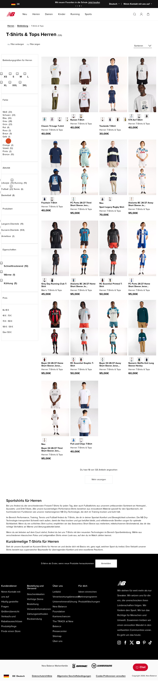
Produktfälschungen (89, 601)
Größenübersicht (10, 611)
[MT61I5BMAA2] (73, 440)
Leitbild (57, 591)
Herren (10, 26)
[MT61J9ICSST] (52, 199)
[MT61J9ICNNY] (44, 199)
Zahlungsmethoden (37, 614)
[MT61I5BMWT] (81, 440)
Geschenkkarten (36, 594)
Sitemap (57, 636)
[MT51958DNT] (146, 359)
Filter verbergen (17, 44)
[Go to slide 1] (76, 6)
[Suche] (134, 14)
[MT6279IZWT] (102, 119)
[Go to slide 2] (78, 6)
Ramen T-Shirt (77, 120)
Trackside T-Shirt (107, 126)
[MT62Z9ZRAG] (73, 359)
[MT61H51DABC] (81, 116)
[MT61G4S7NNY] (110, 280)
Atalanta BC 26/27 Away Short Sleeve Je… (140, 204)
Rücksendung (34, 618)
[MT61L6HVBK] (52, 280)
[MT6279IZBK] (117, 119)
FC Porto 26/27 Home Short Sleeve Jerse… (139, 285)
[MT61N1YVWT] (59, 119)
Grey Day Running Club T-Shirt (54, 285)
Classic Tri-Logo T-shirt (52, 126)
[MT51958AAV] (139, 359)
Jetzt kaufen (94, 2)
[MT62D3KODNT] (102, 199)
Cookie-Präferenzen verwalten (111, 676)
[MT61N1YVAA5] (52, 119)
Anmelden (106, 563)
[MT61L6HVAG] (44, 280)
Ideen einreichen (87, 591)
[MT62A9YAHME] (131, 280)
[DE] (11, 4)
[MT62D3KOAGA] (110, 199)
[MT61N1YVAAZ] (44, 119)
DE (18, 676)
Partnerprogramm (87, 596)
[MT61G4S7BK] (102, 280)
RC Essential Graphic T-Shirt (82, 364)
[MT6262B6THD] (73, 199)
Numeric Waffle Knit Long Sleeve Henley (141, 364)
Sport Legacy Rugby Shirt (111, 207)
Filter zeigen (34, 44)
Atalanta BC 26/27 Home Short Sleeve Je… (83, 285)
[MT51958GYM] (131, 359)
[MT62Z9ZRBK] (81, 359)
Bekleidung (22, 26)
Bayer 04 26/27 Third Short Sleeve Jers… (51, 449)
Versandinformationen (39, 609)
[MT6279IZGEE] (125, 119)
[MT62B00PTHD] (44, 440)
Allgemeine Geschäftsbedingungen (74, 676)
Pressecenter (60, 631)
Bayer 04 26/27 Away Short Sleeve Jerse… (110, 364)
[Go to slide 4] (82, 6)
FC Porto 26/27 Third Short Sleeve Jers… (80, 204)
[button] (141, 14)
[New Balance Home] (12, 14)
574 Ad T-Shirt (135, 120)
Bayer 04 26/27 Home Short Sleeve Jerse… (52, 364)
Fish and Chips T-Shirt (81, 444)
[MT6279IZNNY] (110, 119)
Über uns (57, 641)
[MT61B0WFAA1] (131, 116)
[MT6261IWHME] (44, 359)
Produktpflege (9, 626)
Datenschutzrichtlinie (42, 676)
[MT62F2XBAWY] (102, 359)
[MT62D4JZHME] (73, 280)
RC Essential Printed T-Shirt (110, 285)
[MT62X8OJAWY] (131, 199)
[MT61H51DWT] (73, 116)
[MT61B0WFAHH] (139, 116)
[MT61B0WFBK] (146, 116)
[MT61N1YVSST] (67, 119)
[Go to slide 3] (80, 6)
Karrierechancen (61, 616)
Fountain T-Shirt (49, 202)
